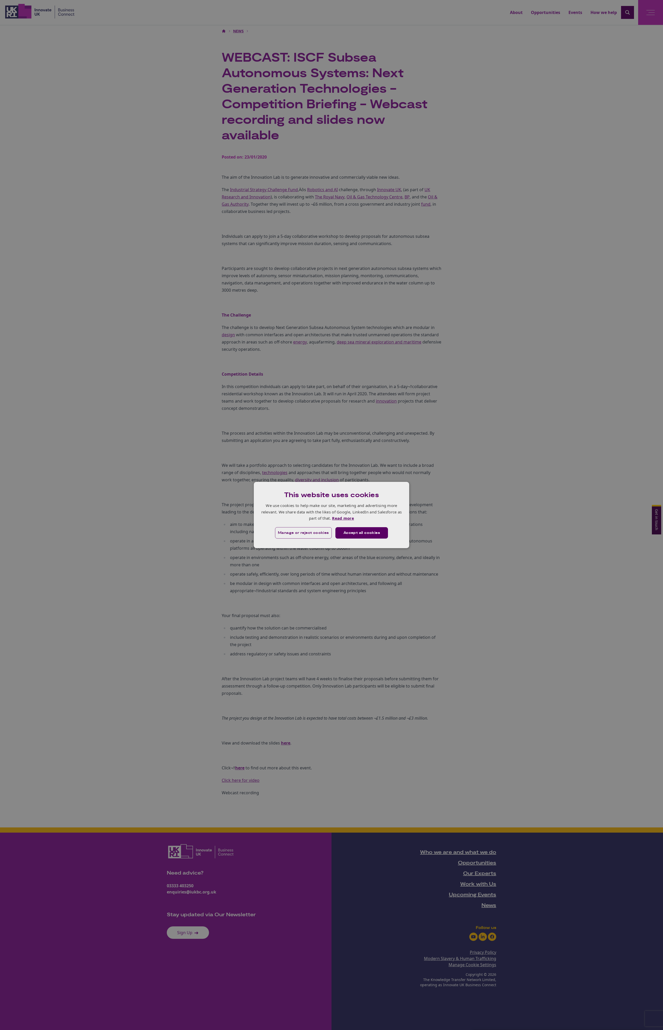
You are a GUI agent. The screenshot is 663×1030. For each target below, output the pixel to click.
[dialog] (331, 515)
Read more (343, 518)
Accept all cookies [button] (361, 533)
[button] (303, 532)
